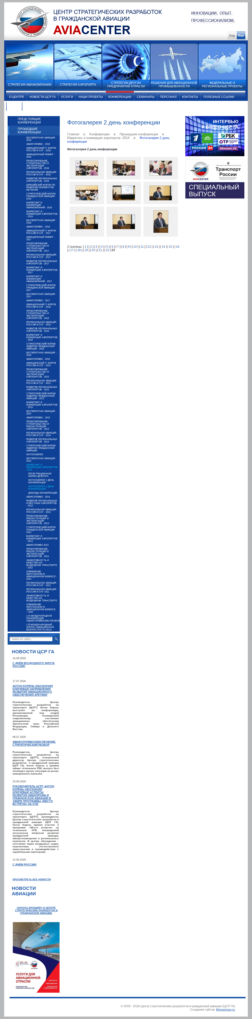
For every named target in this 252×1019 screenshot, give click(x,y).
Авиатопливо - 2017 (38, 300)
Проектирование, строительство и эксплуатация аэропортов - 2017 (37, 247)
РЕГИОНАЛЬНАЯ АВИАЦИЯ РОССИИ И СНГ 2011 (41, 590)
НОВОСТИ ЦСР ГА (43, 97)
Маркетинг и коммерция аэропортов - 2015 (41, 405)
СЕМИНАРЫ (146, 97)
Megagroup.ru (225, 1009)
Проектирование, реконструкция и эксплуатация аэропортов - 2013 (37, 520)
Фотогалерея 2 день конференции (41, 487)
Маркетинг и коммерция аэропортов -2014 (41, 467)
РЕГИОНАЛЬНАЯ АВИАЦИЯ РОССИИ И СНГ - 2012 (41, 584)
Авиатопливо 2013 (37, 545)
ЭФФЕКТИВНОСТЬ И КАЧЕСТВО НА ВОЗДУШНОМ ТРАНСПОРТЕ (41, 598)
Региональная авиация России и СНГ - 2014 (41, 434)
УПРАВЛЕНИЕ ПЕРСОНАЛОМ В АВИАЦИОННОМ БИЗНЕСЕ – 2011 (41, 608)
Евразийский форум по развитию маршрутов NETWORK (40, 187)
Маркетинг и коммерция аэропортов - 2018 (41, 214)
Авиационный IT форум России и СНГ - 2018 (41, 149)
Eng (232, 35)
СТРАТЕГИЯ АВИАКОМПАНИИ (29, 84)
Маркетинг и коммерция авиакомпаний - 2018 (39, 205)
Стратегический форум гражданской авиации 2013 (41, 529)
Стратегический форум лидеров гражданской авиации (41, 448)
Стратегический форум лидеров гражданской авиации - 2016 (41, 346)
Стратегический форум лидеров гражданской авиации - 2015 (41, 396)
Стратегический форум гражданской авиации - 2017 (41, 287)
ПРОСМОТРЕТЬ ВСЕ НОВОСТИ (32, 879)
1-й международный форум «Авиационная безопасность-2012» (40, 627)
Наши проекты (91, 97)
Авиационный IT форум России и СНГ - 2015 (41, 364)
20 (93, 250)
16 (177, 246)
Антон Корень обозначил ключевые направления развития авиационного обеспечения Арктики (33, 690)
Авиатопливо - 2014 (38, 497)
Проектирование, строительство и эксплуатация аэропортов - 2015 (37, 373)
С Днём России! (25, 864)
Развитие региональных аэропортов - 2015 (41, 388)
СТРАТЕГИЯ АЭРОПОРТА (78, 84)
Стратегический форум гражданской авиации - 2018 (41, 196)
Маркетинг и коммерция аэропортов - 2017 (41, 270)
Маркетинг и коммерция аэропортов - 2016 (41, 337)
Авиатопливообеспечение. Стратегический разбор (34, 743)
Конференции (119, 97)
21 (100, 250)
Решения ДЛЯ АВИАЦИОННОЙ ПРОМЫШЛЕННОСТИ (174, 84)
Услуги (67, 97)
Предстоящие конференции (29, 120)
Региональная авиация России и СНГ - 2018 (41, 173)
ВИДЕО (14, 106)
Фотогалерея (34, 454)
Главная (73, 134)
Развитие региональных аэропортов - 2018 (41, 179)
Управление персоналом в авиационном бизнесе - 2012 (41, 575)
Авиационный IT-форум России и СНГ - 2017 (41, 231)
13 (156, 246)
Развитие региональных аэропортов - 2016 (41, 329)
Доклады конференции (42, 493)
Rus (241, 35)
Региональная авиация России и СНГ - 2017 (41, 256)
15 (170, 246)
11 (142, 246)
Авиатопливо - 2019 (38, 144)
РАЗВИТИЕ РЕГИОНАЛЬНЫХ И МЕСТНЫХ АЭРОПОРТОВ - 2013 (41, 503)
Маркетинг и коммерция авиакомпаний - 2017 (39, 279)
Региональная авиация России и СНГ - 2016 (41, 323)
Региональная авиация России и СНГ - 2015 (41, 382)
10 (135, 246)
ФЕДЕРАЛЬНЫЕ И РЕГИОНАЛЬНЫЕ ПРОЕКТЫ (222, 84)
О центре (32, 106)
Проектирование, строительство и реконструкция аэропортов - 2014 (37, 425)
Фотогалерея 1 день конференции (41, 481)
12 (149, 246)
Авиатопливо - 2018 (38, 227)
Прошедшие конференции (29, 130)
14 (163, 246)
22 (107, 250)
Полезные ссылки (219, 97)
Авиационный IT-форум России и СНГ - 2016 (41, 305)
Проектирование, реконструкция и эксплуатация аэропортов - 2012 (37, 553)
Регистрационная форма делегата (39, 474)
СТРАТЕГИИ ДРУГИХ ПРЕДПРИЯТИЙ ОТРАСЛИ (126, 84)
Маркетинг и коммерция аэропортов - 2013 (41, 538)
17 (72, 250)
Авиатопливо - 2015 (38, 417)
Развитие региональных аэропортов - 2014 (41, 440)
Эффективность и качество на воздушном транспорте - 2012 (41, 564)
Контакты (190, 97)
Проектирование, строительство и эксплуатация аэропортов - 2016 (37, 314)
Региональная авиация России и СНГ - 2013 (41, 510)
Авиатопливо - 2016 (38, 359)
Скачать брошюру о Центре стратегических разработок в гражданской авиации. (36, 910)
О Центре (16, 97)
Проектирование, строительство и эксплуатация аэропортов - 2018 (37, 164)
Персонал (168, 97)
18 (79, 250)
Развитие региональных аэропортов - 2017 (41, 262)
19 (86, 250)
